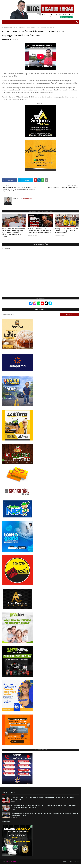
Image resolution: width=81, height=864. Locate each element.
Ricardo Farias (6, 39)
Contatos (76, 861)
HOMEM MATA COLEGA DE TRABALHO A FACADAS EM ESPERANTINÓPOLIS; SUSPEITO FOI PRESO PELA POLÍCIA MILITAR (42, 798)
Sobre (70, 861)
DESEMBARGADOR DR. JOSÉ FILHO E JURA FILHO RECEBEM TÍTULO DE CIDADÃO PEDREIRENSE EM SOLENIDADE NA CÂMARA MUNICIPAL (44, 814)
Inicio (64, 861)
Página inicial (5, 27)
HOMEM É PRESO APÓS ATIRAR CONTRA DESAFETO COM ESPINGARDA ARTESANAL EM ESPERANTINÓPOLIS (40, 231)
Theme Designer (11, 861)
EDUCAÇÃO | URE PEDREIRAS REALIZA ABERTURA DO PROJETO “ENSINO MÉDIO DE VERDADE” (66, 231)
